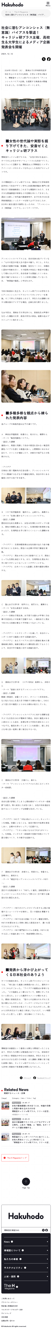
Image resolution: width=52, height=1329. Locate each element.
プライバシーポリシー (9, 1302)
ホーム (8, 12)
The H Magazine (21, 12)
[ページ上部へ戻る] (26, 1182)
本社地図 (4, 1317)
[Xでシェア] (44, 59)
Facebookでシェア (44, 1078)
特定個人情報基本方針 (9, 1306)
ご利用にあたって (8, 1298)
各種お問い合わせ (8, 1321)
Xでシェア (27, 1078)
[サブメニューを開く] (26, 1241)
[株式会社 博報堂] (26, 1216)
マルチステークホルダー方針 (12, 1309)
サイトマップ (6, 1313)
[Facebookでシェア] (49, 59)
